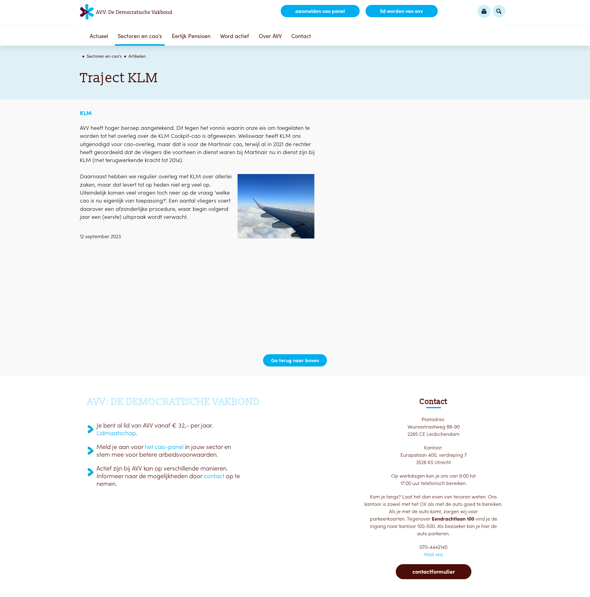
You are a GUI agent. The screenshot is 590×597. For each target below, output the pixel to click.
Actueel (99, 36)
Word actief (234, 36)
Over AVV (270, 36)
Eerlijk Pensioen (191, 36)
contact (214, 476)
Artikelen (137, 56)
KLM (86, 113)
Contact (301, 36)
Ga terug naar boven (295, 360)
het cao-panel (164, 447)
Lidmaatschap (116, 433)
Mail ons (433, 554)
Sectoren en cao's (140, 36)
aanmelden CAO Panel (320, 11)
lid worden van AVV (401, 11)
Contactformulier (433, 571)
